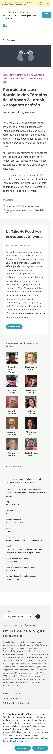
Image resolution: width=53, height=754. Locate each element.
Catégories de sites (14, 616)
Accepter (22, 748)
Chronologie (14, 326)
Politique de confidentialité (17, 703)
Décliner (40, 748)
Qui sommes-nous (12, 698)
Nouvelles (11, 40)
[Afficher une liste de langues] (41, 3)
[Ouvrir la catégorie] (37, 616)
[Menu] (46, 15)
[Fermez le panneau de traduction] (47, 3)
